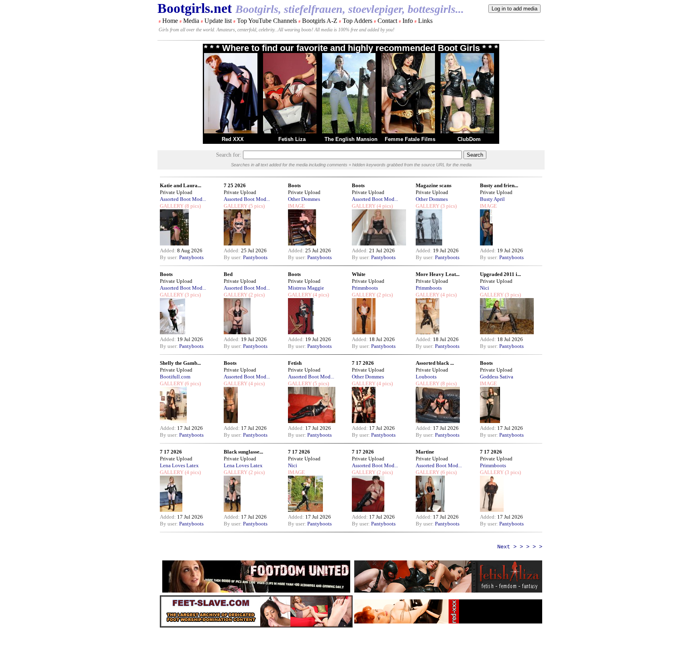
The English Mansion (351, 139)
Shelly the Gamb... (180, 363)
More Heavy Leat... (437, 274)
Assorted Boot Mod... (183, 199)
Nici (484, 288)
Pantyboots (191, 257)
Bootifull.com (175, 377)
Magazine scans (433, 185)
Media (191, 20)
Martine (425, 452)
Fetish (295, 363)
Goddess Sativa (496, 377)
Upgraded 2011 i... (500, 274)
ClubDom (469, 139)
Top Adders (357, 20)
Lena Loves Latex (179, 465)
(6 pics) (192, 383)
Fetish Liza (292, 139)
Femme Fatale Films (410, 139)
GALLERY (172, 206)
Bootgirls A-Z (319, 20)
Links (425, 20)
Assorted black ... (435, 363)
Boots (294, 185)
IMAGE (296, 206)
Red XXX (233, 139)
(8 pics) (192, 206)
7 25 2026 (235, 185)
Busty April (492, 199)
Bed (228, 274)
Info (407, 20)
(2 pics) (256, 295)
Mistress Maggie (306, 288)
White (358, 274)
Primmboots (365, 288)
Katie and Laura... (180, 185)
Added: (168, 250)
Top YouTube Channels (267, 20)
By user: (169, 257)
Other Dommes (304, 199)
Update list (218, 20)
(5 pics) (256, 206)
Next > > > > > (519, 547)
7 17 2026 (363, 363)
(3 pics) (448, 206)
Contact (387, 20)
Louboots (426, 377)
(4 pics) (384, 206)
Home (170, 20)
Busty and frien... (499, 185)
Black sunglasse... (243, 452)
